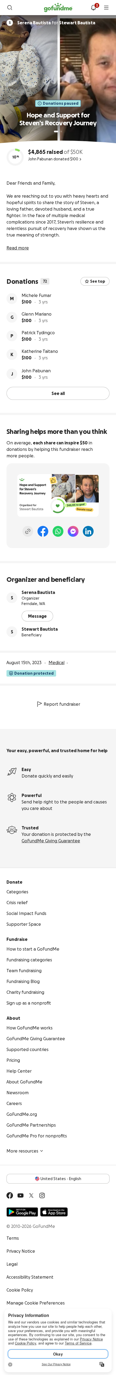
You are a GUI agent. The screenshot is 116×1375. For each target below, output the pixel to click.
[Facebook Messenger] (73, 531)
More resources (22, 1150)
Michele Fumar (36, 295)
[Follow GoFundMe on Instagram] (42, 1195)
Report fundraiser (62, 704)
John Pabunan (36, 370)
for (56, 22)
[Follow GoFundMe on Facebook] (9, 1195)
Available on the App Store (54, 1212)
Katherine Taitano (40, 351)
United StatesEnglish (60, 1179)
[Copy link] (27, 531)
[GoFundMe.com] (58, 7)
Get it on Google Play (22, 1212)
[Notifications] (93, 7)
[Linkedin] (88, 531)
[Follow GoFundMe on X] (31, 1195)
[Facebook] (42, 531)
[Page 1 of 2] (56, 131)
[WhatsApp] (58, 531)
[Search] (9, 7)
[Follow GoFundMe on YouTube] (20, 1195)
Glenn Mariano (37, 314)
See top (97, 281)
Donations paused (61, 103)
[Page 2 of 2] (61, 131)
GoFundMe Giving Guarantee (51, 840)
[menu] (106, 7)
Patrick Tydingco (38, 332)
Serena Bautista (38, 592)
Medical (56, 662)
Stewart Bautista (40, 629)
